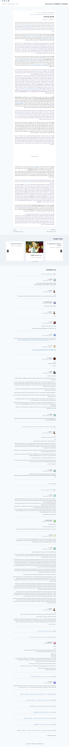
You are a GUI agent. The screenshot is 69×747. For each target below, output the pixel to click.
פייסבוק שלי (50, 483)
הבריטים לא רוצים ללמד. (16, 244)
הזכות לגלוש (50, 14)
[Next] (8, 251)
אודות (17, 4)
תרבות (31, 14)
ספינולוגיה (46, 14)
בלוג (26, 184)
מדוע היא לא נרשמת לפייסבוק (48, 38)
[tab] (36, 261)
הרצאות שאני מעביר (11, 4)
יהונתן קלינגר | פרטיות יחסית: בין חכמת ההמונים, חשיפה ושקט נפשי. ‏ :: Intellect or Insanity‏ (34, 730)
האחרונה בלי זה (30, 50)
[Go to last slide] (61, 251)
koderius (50, 642)
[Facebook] (8, 1)
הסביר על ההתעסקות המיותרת (28, 26)
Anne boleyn (49, 520)
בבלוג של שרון (22, 29)
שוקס (22, 206)
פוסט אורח (36, 14)
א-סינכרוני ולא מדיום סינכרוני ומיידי (32, 88)
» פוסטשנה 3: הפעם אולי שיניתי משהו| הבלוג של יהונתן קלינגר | (40, 637)
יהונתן (50, 290)
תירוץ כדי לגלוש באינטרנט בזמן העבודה (36, 65)
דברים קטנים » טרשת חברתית (46, 274)
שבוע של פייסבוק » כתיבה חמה (46, 489)
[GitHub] (2, 1)
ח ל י (51, 345)
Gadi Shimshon (48, 302)
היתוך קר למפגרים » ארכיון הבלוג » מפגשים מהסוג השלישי (41, 676)
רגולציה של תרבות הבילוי (51, 230)
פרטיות (33, 14)
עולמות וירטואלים (41, 14)
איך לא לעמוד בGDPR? (36, 255)
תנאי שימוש (4, 4)
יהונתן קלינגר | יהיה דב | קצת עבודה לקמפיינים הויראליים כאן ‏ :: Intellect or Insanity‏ (36, 694)
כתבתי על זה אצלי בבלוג (23, 113)
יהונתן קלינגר (51, 19)
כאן (18, 88)
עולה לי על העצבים (26, 181)
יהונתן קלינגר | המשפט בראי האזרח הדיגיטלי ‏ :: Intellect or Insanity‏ (39, 700)
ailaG (51, 371)
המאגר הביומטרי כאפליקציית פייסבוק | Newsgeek (43, 712)
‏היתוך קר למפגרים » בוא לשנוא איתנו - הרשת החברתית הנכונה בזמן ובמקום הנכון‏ (37, 426)
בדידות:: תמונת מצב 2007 (18, 230)
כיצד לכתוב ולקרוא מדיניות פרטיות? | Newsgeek (43, 724)
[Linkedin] (4, 1)
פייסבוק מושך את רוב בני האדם (33, 35)
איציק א (50, 358)
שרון (51, 322)
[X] (6, 1)
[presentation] (34, 247)
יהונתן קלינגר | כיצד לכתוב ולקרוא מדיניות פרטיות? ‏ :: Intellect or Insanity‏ (38, 718)
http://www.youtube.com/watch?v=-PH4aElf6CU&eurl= (44, 349)
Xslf (51, 535)
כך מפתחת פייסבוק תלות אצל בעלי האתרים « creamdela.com (40, 706)
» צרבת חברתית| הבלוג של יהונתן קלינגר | (44, 631)
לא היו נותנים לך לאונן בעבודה (41, 63)
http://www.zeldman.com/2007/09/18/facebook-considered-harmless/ (33, 339)
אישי (53, 14)
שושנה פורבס (20, 103)
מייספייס (26, 206)
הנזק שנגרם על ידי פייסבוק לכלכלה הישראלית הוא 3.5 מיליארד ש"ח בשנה (29, 59)
